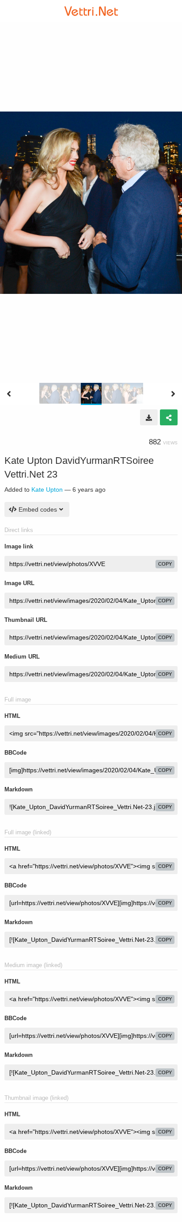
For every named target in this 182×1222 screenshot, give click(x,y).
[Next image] (173, 394)
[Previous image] (9, 394)
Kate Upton (47, 489)
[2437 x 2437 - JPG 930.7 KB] (149, 417)
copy (165, 564)
